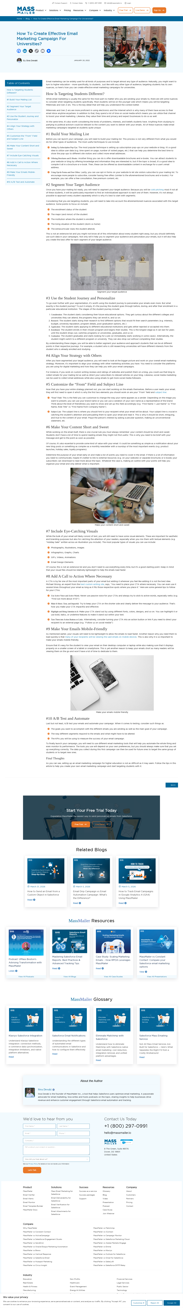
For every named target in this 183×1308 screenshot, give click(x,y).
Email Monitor (29, 1202)
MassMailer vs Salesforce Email (36, 1258)
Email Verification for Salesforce (60, 1206)
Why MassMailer (30, 1228)
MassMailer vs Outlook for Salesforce (109, 1254)
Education (27, 1279)
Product (40, 10)
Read (29, 900)
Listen (12, 971)
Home (19, 19)
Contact (129, 1206)
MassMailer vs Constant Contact (37, 1232)
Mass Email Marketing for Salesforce (62, 1192)
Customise (137, 1303)
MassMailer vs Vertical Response (37, 1254)
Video (105, 1199)
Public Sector (122, 1287)
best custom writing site (92, 584)
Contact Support (61, 3)
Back (173, 785)
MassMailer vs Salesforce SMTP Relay (109, 1265)
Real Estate (28, 1283)
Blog (28, 19)
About (129, 1191)
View (141, 972)
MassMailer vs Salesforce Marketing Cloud (111, 1239)
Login (129, 3)
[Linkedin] (53, 1090)
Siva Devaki (31, 60)
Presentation (108, 1202)
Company (131, 1187)
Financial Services (124, 1279)
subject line (160, 392)
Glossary (106, 1191)
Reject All (155, 1303)
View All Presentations (157, 977)
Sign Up (157, 10)
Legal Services (123, 1283)
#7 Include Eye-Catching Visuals (23, 155)
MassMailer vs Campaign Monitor (107, 1235)
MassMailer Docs (30, 1210)
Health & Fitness (30, 1287)
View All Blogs (69, 977)
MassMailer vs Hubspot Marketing (37, 1262)
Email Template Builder (33, 1206)
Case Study (107, 1210)
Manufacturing (29, 1290)
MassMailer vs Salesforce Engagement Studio (42, 1239)
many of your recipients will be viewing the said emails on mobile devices (101, 637)
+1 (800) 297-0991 (95, 3)
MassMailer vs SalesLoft (103, 1262)
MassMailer (27, 1191)
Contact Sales (77, 3)
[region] (91, 1300)
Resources (78, 10)
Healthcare (74, 1283)
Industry (108, 10)
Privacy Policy (33, 1164)
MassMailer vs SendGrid (33, 1243)
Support (82, 1199)
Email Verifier (29, 1195)
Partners (130, 1199)
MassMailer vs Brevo (31, 1250)
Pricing (67, 10)
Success (83, 1187)
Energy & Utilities (77, 1290)
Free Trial (123, 10)
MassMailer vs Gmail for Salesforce (108, 1258)
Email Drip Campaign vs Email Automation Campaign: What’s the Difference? (90, 894)
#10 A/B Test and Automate (20, 182)
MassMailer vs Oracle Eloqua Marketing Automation (45, 1247)
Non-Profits (75, 1279)
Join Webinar (108, 1214)
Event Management (78, 1287)
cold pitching (157, 189)
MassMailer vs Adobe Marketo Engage (109, 1243)
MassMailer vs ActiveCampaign (36, 1235)
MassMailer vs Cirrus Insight (35, 1265)
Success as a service (88, 1191)
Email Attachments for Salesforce (61, 1212)
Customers (131, 1195)
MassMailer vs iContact (103, 1232)
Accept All (171, 1303)
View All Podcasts (26, 977)
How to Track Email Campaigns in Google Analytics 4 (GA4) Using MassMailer (136, 894)
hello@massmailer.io (114, 3)
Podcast (106, 1206)
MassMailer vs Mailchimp (104, 1228)
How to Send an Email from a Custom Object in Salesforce (43, 893)
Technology (122, 1290)
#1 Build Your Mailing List (19, 99)
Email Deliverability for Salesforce (61, 1199)
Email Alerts (28, 1199)
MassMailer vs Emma (102, 1247)
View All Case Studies (113, 977)
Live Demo (140, 10)
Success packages (87, 1195)
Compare (93, 10)
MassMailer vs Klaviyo (102, 1250)
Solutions (53, 10)
